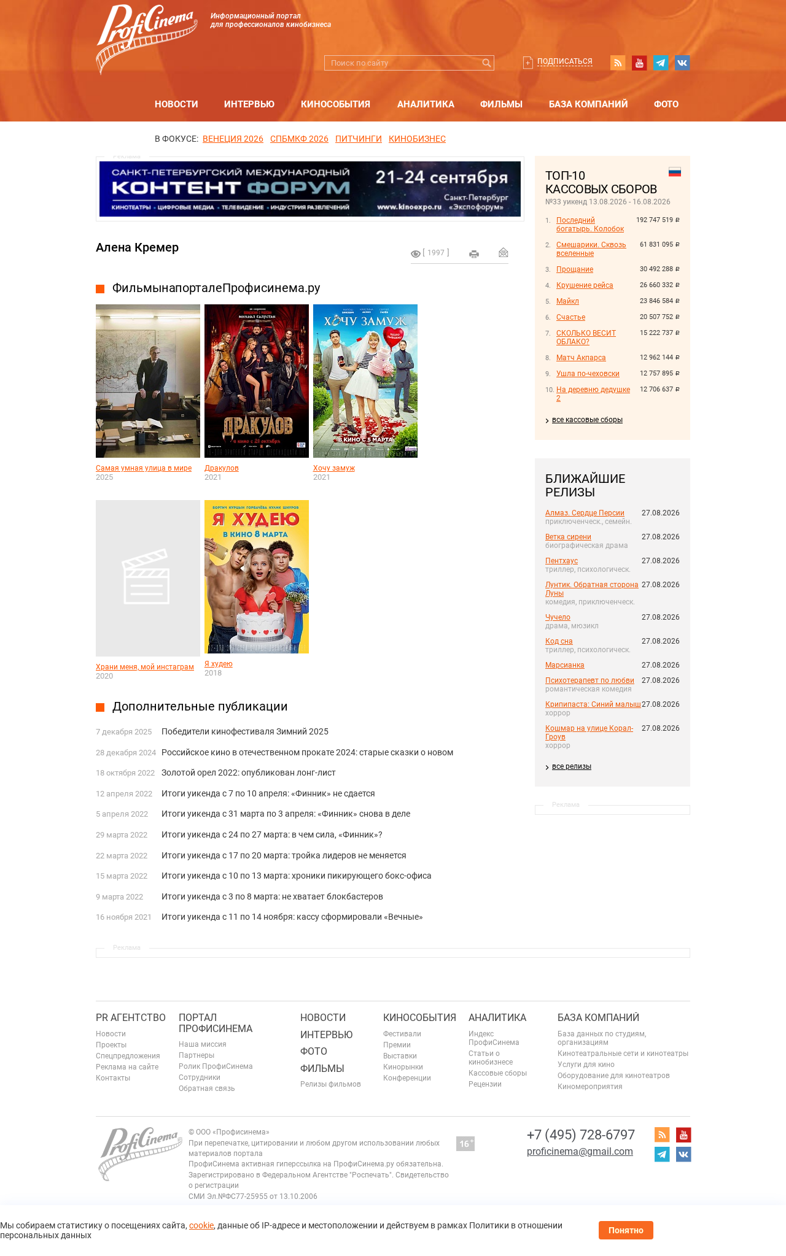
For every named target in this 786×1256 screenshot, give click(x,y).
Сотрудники (199, 1077)
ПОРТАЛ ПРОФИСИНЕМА (215, 1023)
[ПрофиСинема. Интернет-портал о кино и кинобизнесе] (147, 25)
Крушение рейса (584, 285)
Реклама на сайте (127, 1067)
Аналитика (425, 104)
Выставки (400, 1056)
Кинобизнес (417, 139)
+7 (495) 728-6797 (581, 1134)
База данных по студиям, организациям (602, 1038)
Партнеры (196, 1055)
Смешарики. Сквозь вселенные (591, 249)
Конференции (407, 1078)
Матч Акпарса (581, 357)
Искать (486, 63)
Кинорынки (403, 1067)
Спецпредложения (128, 1056)
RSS (618, 62)
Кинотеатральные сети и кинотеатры (623, 1053)
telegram (661, 62)
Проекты (111, 1045)
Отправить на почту (503, 252)
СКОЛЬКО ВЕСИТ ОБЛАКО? (586, 337)
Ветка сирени (568, 537)
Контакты (113, 1078)
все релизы (571, 766)
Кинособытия (335, 104)
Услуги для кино (586, 1064)
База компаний (588, 104)
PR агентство (131, 1017)
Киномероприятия (590, 1086)
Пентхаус (561, 561)
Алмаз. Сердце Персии (585, 513)
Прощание (574, 269)
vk (682, 62)
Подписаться (565, 61)
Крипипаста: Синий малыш (593, 704)
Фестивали (402, 1034)
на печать (474, 254)
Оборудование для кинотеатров (614, 1075)
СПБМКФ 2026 (299, 139)
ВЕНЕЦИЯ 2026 (233, 139)
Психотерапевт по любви (589, 680)
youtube (639, 62)
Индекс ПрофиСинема (494, 1038)
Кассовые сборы (498, 1073)
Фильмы (501, 104)
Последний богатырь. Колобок (590, 224)
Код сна (559, 641)
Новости (176, 104)
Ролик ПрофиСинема (216, 1066)
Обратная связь (207, 1088)
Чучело (557, 617)
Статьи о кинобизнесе (491, 1057)
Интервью (249, 104)
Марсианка (565, 665)
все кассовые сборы (587, 419)
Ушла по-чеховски (588, 373)
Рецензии (485, 1084)
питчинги (358, 139)
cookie (201, 1225)
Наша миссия (203, 1044)
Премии (397, 1045)
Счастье (570, 317)
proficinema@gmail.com (580, 1151)
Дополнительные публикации (200, 706)
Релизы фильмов (330, 1084)
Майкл (567, 301)
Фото (666, 104)
